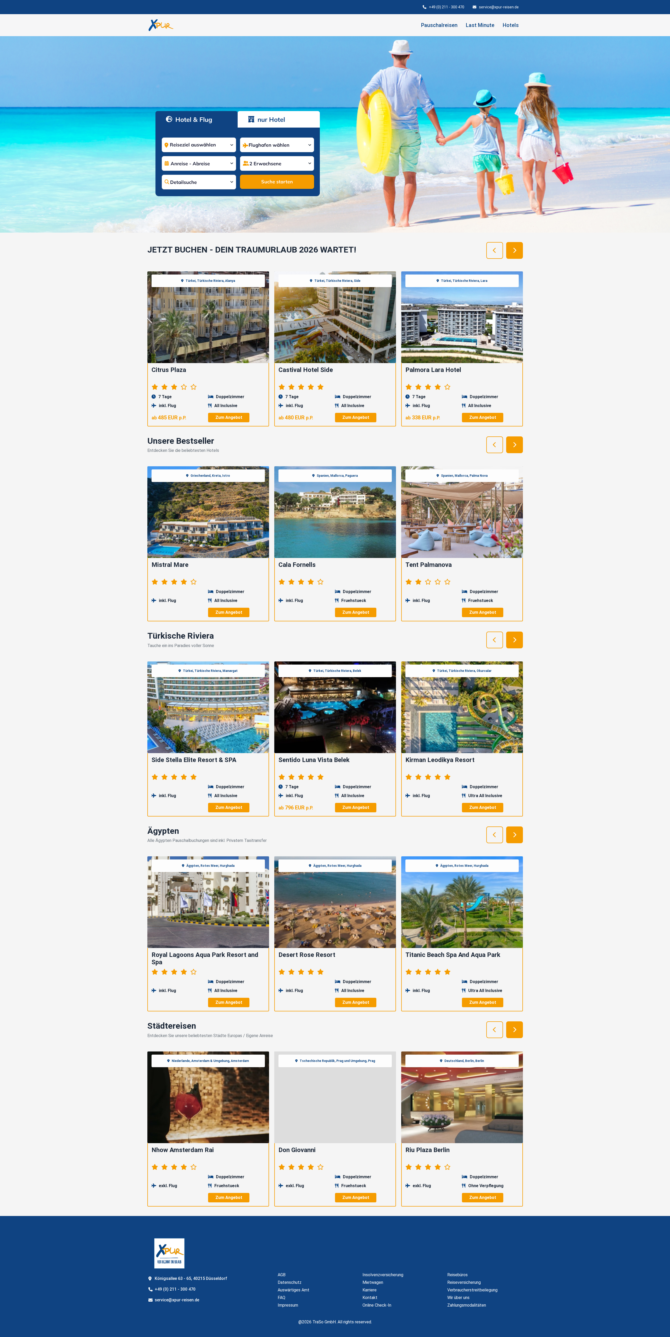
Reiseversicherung (464, 1282)
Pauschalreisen (439, 25)
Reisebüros (457, 1274)
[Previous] (494, 250)
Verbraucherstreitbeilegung (472, 1289)
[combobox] (199, 143)
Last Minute (480, 25)
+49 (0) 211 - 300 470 (446, 7)
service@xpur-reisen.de (499, 7)
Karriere (369, 1289)
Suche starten (277, 182)
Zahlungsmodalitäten (466, 1305)
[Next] (514, 250)
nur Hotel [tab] (270, 119)
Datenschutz (290, 1282)
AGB (282, 1274)
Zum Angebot (228, 417)
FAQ (281, 1297)
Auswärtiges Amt (293, 1289)
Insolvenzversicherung (382, 1274)
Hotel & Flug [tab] (193, 119)
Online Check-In (376, 1305)
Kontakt (369, 1297)
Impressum (288, 1305)
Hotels (511, 25)
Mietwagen (372, 1282)
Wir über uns (458, 1297)
